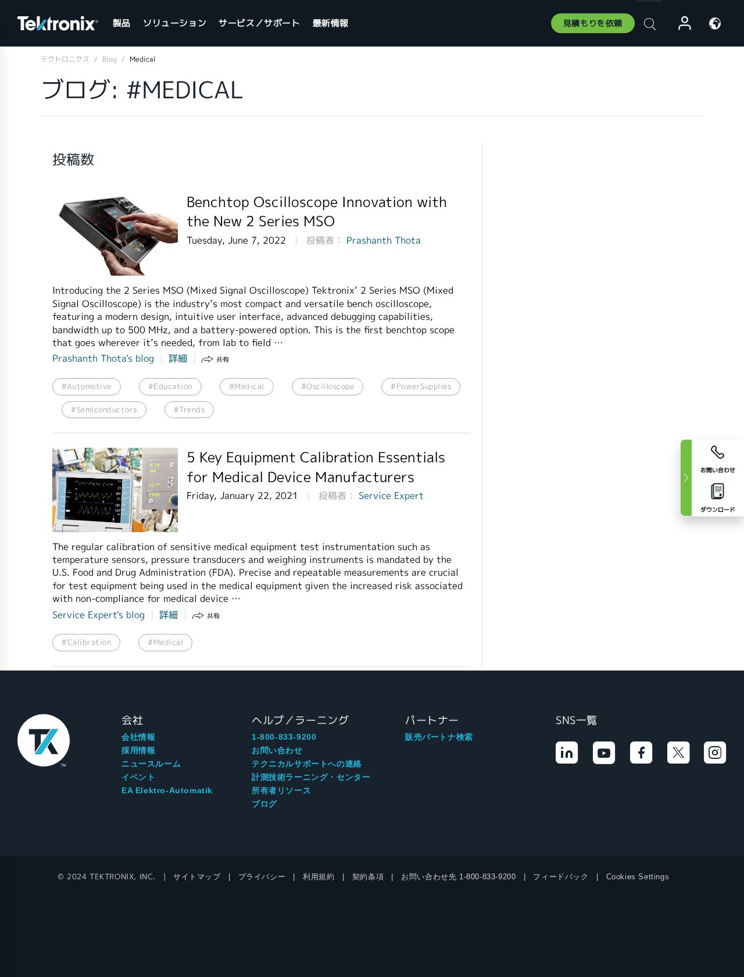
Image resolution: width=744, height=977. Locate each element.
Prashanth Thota (383, 240)
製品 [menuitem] (122, 23)
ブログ (264, 803)
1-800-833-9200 (284, 736)
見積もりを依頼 (593, 23)
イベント (138, 777)
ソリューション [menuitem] (174, 23)
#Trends (189, 409)
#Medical (246, 386)
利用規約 (318, 876)
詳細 (178, 358)
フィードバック (560, 876)
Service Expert (391, 495)
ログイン (679, 23)
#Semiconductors (104, 409)
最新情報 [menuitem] (331, 23)
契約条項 (368, 876)
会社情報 (138, 736)
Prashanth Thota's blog (103, 358)
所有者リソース (281, 790)
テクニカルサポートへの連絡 (307, 763)
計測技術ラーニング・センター (311, 777)
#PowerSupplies (421, 386)
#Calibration (86, 642)
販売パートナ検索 (439, 736)
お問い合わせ (277, 750)
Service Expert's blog (98, 615)
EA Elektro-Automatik (167, 790)
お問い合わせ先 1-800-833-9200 (458, 876)
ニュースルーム (151, 763)
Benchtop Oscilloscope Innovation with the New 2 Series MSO (317, 211)
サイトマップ (197, 876)
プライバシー (262, 876)
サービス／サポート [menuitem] (259, 23)
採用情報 (138, 750)
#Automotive (87, 386)
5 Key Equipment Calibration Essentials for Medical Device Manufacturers (316, 467)
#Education (170, 386)
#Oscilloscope (328, 386)
